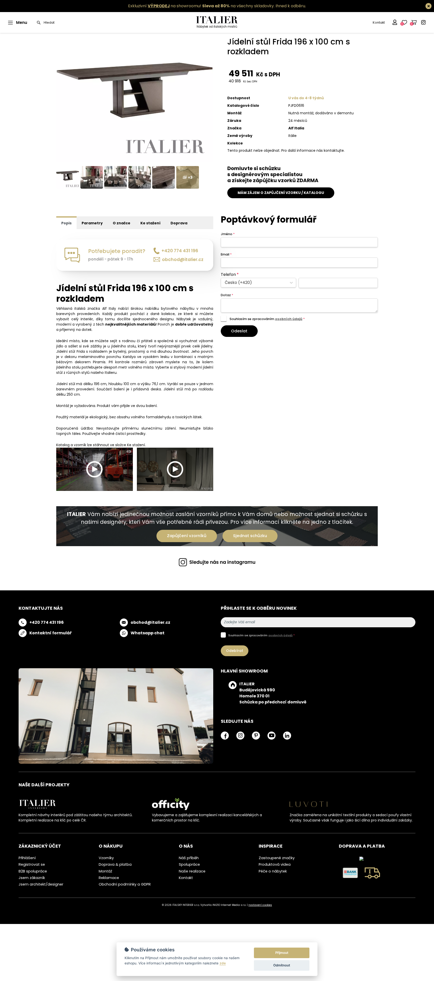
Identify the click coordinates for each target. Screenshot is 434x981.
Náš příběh (189, 857)
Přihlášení (27, 857)
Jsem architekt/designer (41, 884)
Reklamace (109, 877)
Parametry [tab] (92, 223)
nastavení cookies (260, 905)
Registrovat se (32, 864)
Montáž (105, 871)
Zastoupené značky (277, 857)
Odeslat (239, 331)
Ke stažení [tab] (150, 223)
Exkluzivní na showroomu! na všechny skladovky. (201, 6)
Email (226, 254)
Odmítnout (281, 965)
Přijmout (281, 953)
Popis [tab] (66, 223)
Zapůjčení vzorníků (186, 536)
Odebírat (234, 650)
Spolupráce (189, 864)
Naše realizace (192, 871)
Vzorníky (106, 857)
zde (223, 963)
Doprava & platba (115, 864)
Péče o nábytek (273, 871)
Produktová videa (275, 864)
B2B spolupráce (33, 871)
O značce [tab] (121, 223)
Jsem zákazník (32, 877)
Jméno (228, 234)
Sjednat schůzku (250, 536)
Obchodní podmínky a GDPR (125, 884)
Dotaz (227, 295)
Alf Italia (296, 128)
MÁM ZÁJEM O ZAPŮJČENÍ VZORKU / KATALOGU (281, 192)
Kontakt (379, 22)
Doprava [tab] (179, 223)
